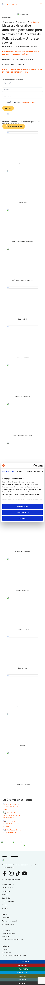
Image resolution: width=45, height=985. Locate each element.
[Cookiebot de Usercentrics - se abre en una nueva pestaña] (33, 465)
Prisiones (22, 980)
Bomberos (22, 164)
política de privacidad (28, 102)
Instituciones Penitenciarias (23, 435)
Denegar (22, 518)
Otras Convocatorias (22, 784)
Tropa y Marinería (22, 358)
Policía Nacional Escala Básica (22, 241)
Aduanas (22, 983)
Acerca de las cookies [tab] (34, 471)
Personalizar (21, 512)
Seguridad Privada (22, 629)
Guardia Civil (22, 319)
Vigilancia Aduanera (22, 396)
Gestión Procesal (22, 590)
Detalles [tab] (20, 471)
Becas (22, 746)
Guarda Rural (22, 668)
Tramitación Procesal (22, 552)
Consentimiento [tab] (8, 471)
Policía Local (34, 22)
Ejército (22, 976)
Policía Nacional (22, 962)
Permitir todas (22, 506)
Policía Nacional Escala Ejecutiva (22, 280)
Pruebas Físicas (22, 707)
